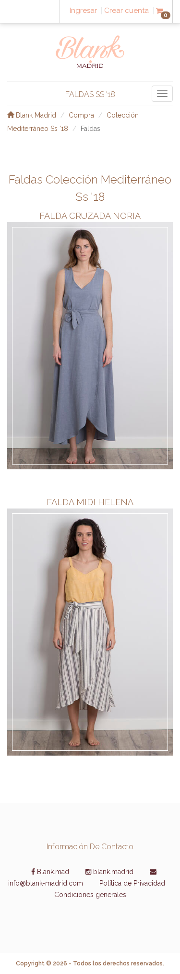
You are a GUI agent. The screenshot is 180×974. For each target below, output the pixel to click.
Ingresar (83, 10)
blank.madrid (112, 872)
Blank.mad (52, 872)
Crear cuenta (126, 10)
